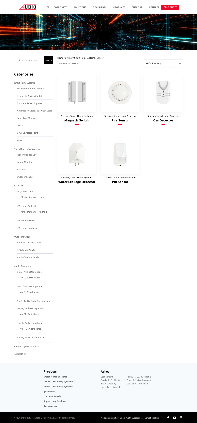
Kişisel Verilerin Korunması (113, 417)
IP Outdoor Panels (26, 220)
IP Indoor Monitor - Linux (32, 197)
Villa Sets (21, 169)
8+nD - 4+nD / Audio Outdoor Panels (34, 301)
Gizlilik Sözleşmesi (134, 417)
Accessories (20, 353)
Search (48, 60)
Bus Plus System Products (26, 346)
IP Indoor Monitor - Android (33, 211)
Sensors (21, 125)
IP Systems (19, 185)
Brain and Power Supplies (29, 103)
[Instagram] (181, 417)
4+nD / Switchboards (30, 292)
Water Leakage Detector (76, 182)
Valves (20, 140)
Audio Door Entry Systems (58, 386)
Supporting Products (55, 401)
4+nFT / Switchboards (30, 328)
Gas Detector (163, 120)
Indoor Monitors (25, 162)
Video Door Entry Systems (27, 148)
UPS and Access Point (27, 132)
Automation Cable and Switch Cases (34, 110)
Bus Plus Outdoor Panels (29, 242)
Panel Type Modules (26, 118)
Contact (154, 7)
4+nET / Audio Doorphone (30, 308)
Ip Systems (50, 391)
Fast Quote (170, 7)
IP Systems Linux (25, 191)
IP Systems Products (27, 227)
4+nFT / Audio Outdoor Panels (32, 337)
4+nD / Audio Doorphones (30, 286)
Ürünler (69, 57)
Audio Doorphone (23, 266)
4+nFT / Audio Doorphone (29, 322)
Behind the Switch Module (30, 95)
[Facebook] (168, 417)
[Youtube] (174, 417)
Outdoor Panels (25, 176)
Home (60, 57)
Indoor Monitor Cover (27, 154)
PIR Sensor (120, 182)
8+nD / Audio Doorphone (29, 271)
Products (119, 7)
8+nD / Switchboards (30, 277)
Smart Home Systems (24, 82)
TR (48, 7)
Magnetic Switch (76, 120)
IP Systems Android (26, 205)
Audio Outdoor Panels (28, 257)
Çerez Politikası (152, 417)
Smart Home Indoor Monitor (31, 88)
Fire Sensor (120, 120)
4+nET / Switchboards (30, 314)
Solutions (80, 7)
